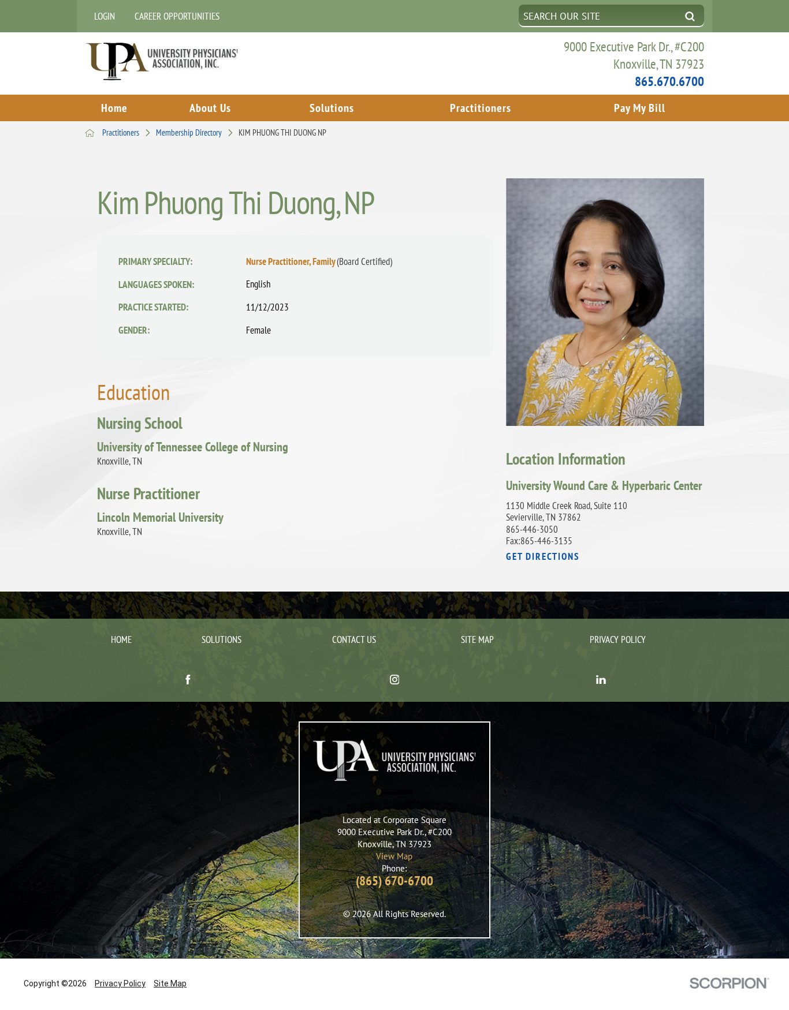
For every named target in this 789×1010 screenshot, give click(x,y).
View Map (394, 856)
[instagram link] (394, 681)
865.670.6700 (669, 80)
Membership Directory (189, 133)
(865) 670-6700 (394, 880)
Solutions (332, 107)
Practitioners (480, 107)
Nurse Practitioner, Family (319, 261)
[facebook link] (188, 681)
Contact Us (354, 639)
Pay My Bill (639, 107)
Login (104, 16)
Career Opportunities (177, 16)
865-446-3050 (532, 529)
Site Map (477, 639)
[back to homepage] (90, 133)
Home (114, 107)
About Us (210, 107)
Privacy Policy (618, 639)
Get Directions (542, 556)
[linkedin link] (601, 681)
